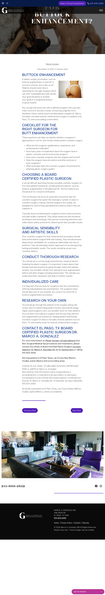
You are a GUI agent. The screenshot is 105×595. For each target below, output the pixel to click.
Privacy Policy (67, 522)
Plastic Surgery (52, 64)
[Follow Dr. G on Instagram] (7, 3)
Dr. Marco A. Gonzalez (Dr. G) (44, 349)
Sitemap (85, 522)
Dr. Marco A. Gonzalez (50, 334)
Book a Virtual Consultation (72, 3)
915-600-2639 (96, 3)
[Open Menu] (101, 10)
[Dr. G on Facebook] (3, 3)
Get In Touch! (80, 591)
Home (56, 522)
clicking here (67, 349)
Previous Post (30, 410)
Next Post (77, 410)
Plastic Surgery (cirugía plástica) (61, 340)
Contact (77, 522)
